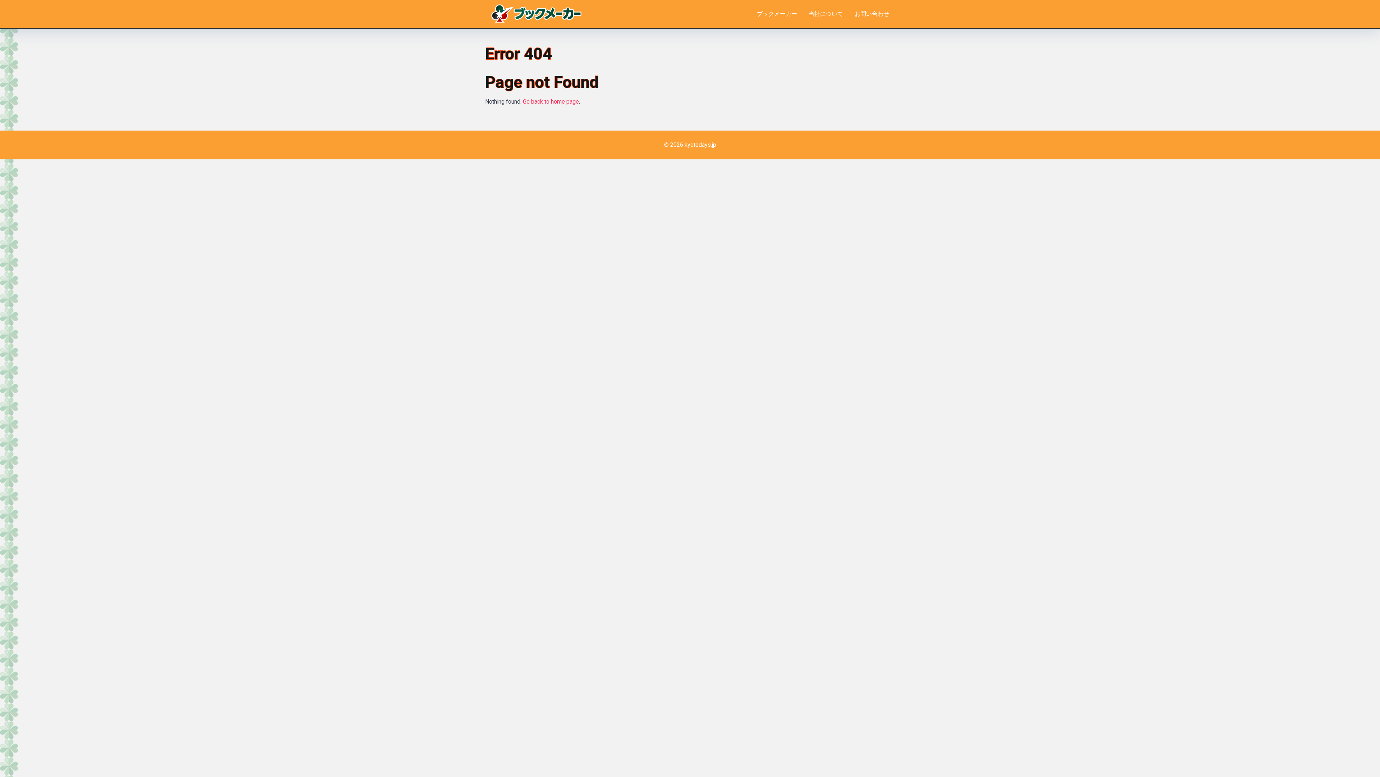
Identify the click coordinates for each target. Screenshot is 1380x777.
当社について (826, 13)
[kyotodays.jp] (536, 12)
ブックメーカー (777, 13)
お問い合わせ (872, 13)
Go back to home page (551, 101)
